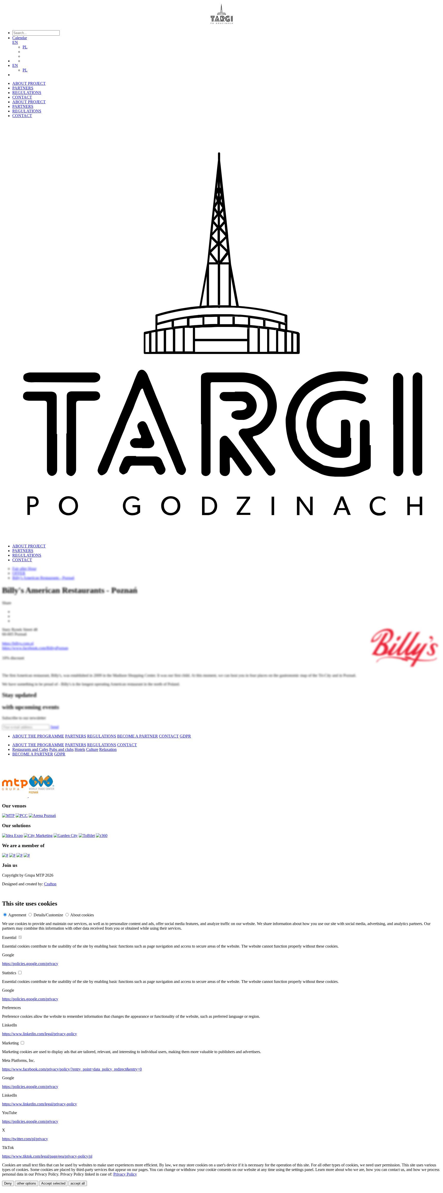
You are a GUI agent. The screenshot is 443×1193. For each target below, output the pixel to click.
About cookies (82, 915)
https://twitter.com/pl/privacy (25, 1139)
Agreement (17, 915)
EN (15, 42)
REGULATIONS (26, 92)
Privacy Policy (125, 1174)
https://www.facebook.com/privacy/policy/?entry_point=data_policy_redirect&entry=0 (72, 1069)
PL (25, 47)
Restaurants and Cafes (30, 749)
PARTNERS (22, 88)
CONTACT (22, 97)
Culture (92, 749)
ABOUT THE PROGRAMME (38, 736)
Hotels (80, 749)
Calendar (19, 38)
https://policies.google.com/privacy (30, 963)
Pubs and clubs (61, 749)
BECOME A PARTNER (137, 736)
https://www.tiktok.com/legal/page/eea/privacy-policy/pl (47, 1156)
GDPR (185, 736)
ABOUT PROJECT (29, 83)
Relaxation (108, 749)
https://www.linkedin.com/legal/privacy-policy (39, 1034)
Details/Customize (48, 915)
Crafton (50, 884)
